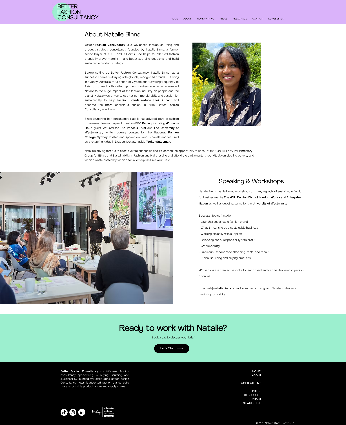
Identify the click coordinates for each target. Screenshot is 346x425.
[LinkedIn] (81, 412)
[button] (205, 18)
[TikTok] (64, 412)
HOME (256, 371)
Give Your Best (160, 160)
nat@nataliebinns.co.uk (223, 288)
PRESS (256, 391)
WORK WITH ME (251, 383)
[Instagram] (72, 412)
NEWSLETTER (252, 402)
